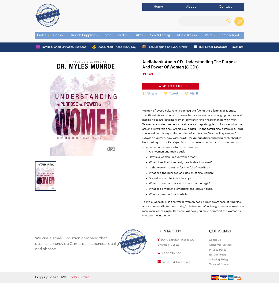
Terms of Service (219, 264)
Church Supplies (85, 35)
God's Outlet (78, 277)
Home (158, 6)
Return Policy (217, 255)
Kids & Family (162, 35)
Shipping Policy (218, 260)
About (191, 6)
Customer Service (220, 245)
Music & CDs (189, 35)
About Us (215, 240)
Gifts (141, 35)
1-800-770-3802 (172, 253)
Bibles (44, 35)
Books (60, 35)
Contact (225, 6)
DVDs (210, 35)
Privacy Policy (217, 250)
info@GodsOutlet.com (176, 262)
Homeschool (231, 35)
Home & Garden (117, 35)
